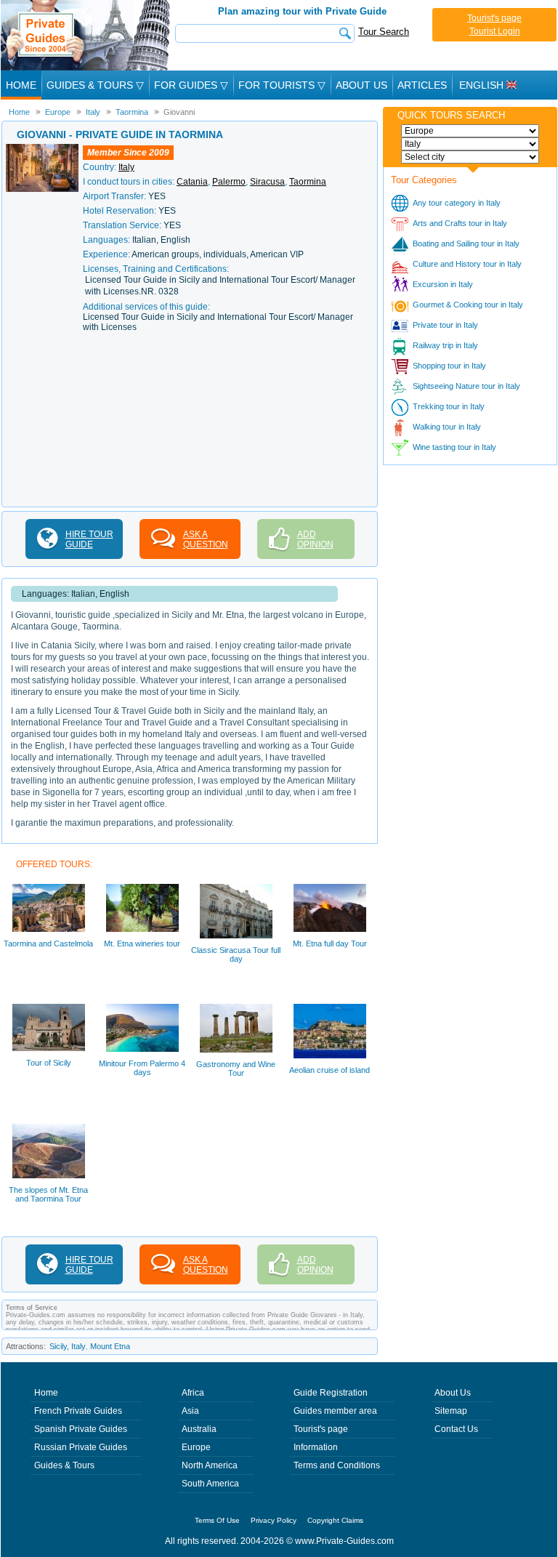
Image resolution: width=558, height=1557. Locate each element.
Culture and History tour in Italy (467, 264)
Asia (190, 1411)
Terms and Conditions (337, 1465)
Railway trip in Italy (445, 345)
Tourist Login (494, 31)
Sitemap (450, 1411)
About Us (361, 85)
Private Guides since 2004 (87, 35)
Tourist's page (494, 18)
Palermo (229, 182)
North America (210, 1465)
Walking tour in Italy (447, 426)
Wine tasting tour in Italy (454, 447)
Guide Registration (331, 1393)
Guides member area (335, 1411)
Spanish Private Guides (80, 1429)
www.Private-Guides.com (344, 1541)
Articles (422, 85)
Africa (193, 1393)
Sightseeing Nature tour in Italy (466, 386)
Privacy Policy (273, 1520)
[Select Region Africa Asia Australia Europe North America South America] (470, 130)
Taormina (307, 182)
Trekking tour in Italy (449, 406)
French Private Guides (78, 1411)
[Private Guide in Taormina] (42, 149)
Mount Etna (110, 1346)
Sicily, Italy (67, 1346)
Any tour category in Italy (457, 202)
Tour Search (383, 31)
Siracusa (267, 182)
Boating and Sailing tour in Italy (466, 243)
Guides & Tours (64, 1465)
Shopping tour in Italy (449, 365)
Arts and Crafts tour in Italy (460, 223)
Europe (196, 1447)
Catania (192, 182)
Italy (126, 167)
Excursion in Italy (443, 284)
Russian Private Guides (80, 1447)
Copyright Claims (335, 1520)
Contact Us (456, 1429)
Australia (199, 1429)
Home (21, 85)
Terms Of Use (217, 1520)
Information (316, 1447)
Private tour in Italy (445, 325)
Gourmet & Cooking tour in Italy (468, 304)
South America (210, 1483)
